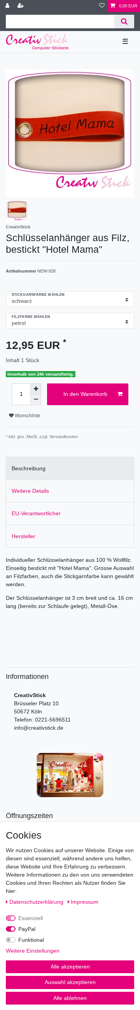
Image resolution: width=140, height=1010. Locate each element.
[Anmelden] (8, 6)
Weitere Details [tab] (30, 491)
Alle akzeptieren (70, 966)
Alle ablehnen (70, 998)
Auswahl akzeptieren (70, 982)
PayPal (26, 929)
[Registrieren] (21, 6)
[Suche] (124, 21)
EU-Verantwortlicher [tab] (36, 513)
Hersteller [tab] (23, 536)
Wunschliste (27, 415)
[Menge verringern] (35, 399)
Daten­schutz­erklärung (37, 902)
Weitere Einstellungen (33, 951)
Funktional (31, 940)
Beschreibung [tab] (29, 468)
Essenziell (30, 918)
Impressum (84, 902)
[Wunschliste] (101, 6)
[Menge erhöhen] (35, 388)
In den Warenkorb (85, 394)
